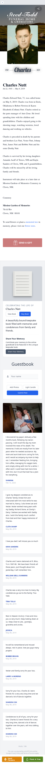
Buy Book (25, 314)
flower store (30, 225)
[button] (22, 418)
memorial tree (32, 221)
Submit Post (22, 393)
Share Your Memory (16, 351)
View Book (12, 314)
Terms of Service (29, 753)
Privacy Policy (15, 753)
